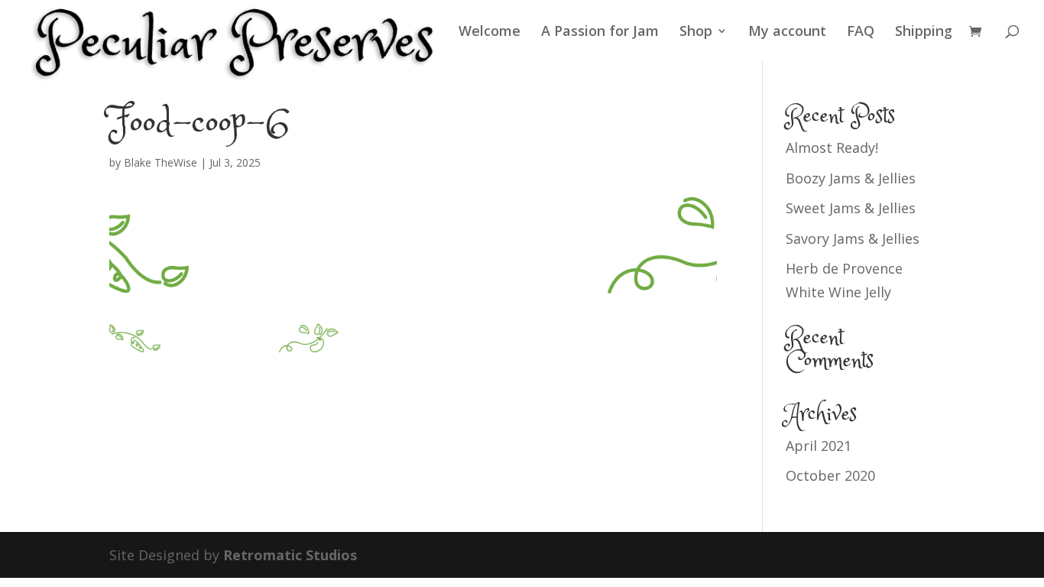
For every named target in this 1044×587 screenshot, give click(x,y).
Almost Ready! (832, 147)
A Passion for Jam (600, 32)
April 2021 (818, 445)
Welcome (489, 32)
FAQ (860, 32)
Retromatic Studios (290, 555)
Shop (695, 32)
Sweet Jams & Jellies (851, 208)
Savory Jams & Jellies (852, 238)
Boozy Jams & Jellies (851, 178)
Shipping (923, 32)
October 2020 (830, 475)
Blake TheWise (160, 162)
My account (787, 32)
